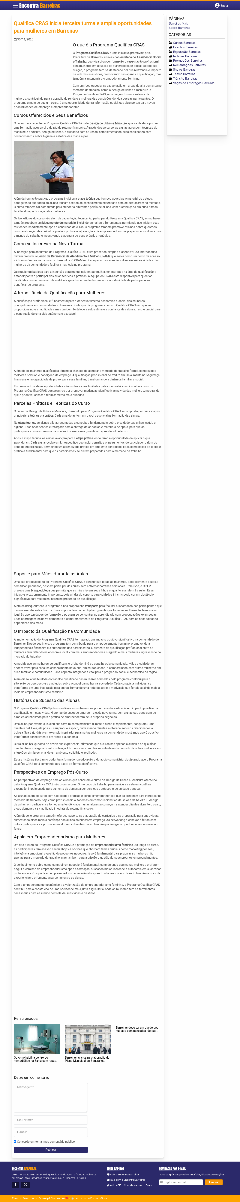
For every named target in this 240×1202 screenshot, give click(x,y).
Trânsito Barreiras (185, 78)
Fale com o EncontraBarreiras (127, 1179)
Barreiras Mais (178, 23)
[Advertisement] (42, 68)
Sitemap (44, 1198)
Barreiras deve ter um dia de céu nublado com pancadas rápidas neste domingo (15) (137, 1031)
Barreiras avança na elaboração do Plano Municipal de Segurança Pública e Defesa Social (87, 1061)
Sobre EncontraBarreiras (124, 1174)
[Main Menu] (15, 5)
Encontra (39, 5)
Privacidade (30, 1198)
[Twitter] (25, 1185)
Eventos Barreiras (185, 47)
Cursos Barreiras (184, 43)
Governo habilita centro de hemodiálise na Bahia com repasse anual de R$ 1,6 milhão (37, 1061)
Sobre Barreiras (179, 28)
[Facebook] (15, 1185)
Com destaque (133, 1185)
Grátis (149, 1185)
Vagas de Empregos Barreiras (193, 83)
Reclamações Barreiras (189, 65)
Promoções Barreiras (188, 60)
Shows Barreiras (184, 69)
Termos (16, 1198)
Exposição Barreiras (187, 52)
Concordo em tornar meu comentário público (46, 1141)
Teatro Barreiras (184, 74)
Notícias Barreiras (185, 56)
